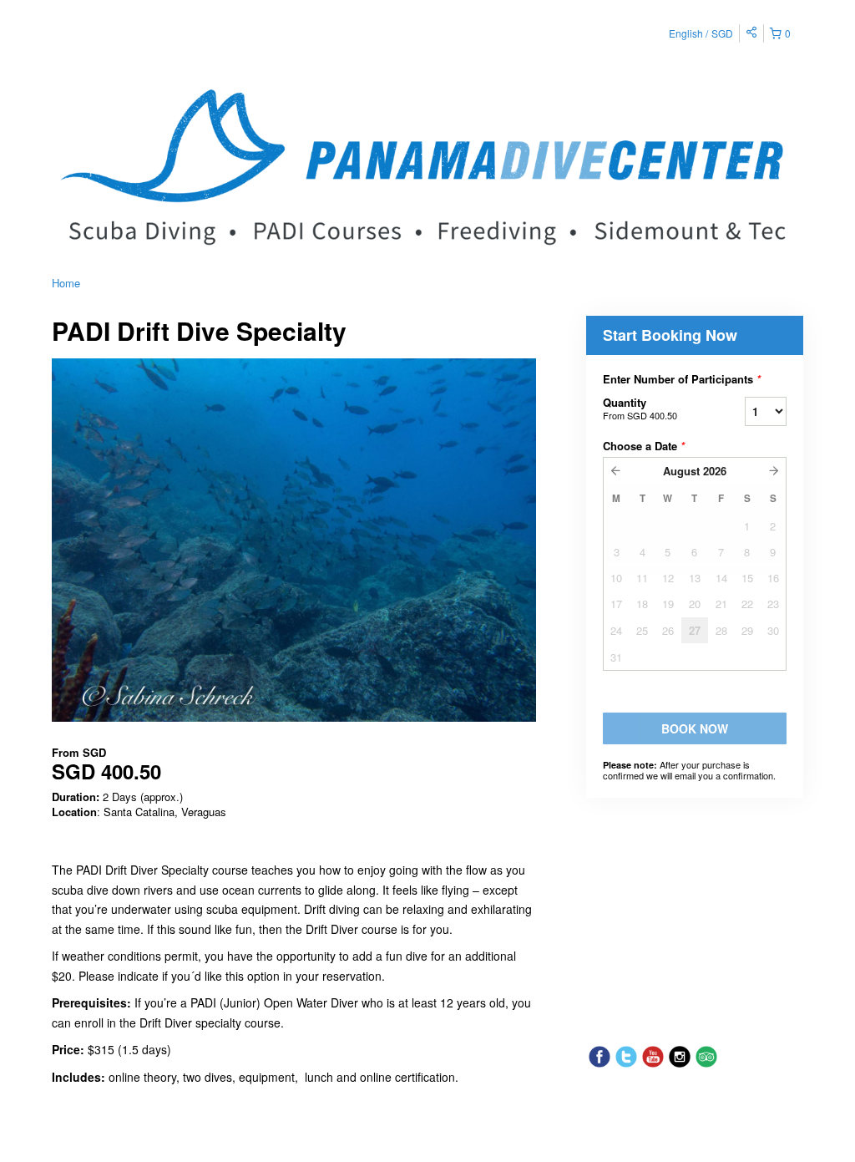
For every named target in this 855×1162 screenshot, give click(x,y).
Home (66, 283)
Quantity (640, 408)
